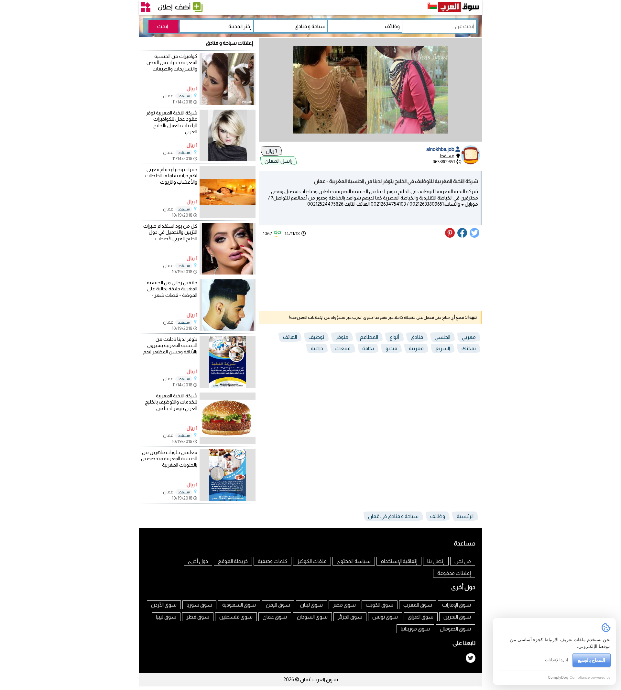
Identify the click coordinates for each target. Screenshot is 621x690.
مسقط (184, 96)
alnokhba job (440, 149)
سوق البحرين (457, 617)
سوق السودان (312, 617)
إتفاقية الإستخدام (399, 561)
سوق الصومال (455, 628)
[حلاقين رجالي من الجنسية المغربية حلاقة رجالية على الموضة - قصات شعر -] (228, 329)
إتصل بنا (435, 561)
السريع (442, 348)
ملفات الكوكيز (312, 561)
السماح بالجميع (591, 660)
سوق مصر (344, 605)
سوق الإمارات (456, 605)
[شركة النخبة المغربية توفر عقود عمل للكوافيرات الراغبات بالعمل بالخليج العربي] (228, 159)
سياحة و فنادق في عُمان (393, 516)
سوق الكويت (379, 605)
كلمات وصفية (272, 561)
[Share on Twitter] (475, 236)
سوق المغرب (417, 605)
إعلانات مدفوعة (454, 573)
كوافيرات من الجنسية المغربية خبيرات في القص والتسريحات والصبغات (172, 62)
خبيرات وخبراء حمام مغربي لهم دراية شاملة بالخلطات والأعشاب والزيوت (171, 176)
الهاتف (290, 337)
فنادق (417, 337)
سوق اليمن (278, 605)
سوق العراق (420, 617)
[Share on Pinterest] (450, 236)
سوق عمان (275, 617)
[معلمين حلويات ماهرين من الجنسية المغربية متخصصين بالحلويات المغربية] (228, 499)
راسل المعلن (278, 161)
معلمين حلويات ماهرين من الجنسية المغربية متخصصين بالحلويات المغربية (169, 458)
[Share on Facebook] (462, 236)
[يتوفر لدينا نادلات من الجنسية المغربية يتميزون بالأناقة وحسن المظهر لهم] (228, 386)
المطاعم (369, 337)
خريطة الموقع (233, 561)
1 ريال (271, 151)
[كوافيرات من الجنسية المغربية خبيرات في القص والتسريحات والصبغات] (228, 103)
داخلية (317, 348)
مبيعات (343, 348)
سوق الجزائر (350, 617)
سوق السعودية (239, 605)
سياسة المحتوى (354, 561)
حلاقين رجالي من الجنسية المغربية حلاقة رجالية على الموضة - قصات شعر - (172, 289)
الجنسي (442, 337)
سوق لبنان (311, 605)
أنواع (394, 337)
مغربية (416, 348)
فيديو (391, 348)
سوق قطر (197, 617)
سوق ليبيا (166, 617)
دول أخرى (198, 561)
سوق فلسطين (236, 617)
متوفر (342, 337)
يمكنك (469, 348)
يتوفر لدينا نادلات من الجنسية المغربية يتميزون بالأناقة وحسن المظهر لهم (170, 345)
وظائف (437, 516)
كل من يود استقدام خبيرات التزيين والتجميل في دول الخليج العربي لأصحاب (170, 232)
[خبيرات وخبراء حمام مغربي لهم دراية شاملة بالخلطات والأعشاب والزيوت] (228, 216)
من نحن (462, 561)
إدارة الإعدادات (556, 659)
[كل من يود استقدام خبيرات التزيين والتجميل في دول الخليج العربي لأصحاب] (228, 272)
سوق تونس (385, 617)
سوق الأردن (164, 605)
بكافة (368, 348)
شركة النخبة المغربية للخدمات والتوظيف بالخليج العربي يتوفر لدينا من (171, 402)
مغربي (469, 337)
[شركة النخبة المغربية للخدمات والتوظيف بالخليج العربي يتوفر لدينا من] (228, 442)
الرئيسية (465, 516)
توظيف (316, 337)
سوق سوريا (199, 605)
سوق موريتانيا (415, 628)
